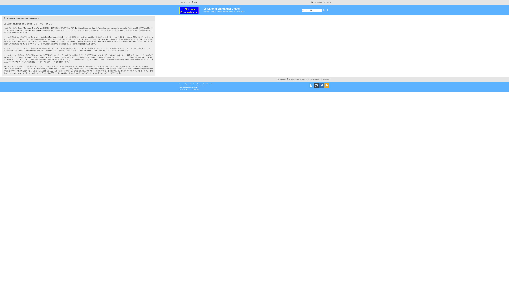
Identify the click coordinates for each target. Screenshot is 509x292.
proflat (185, 87)
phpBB (189, 84)
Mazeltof (193, 87)
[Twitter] (311, 85)
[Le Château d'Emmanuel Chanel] (190, 10)
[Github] (316, 85)
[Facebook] (321, 85)
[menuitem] (194, 2)
